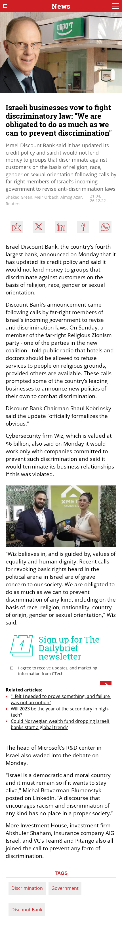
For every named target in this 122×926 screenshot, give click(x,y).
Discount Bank (26, 910)
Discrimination (27, 888)
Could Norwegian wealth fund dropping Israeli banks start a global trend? (60, 724)
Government (65, 888)
